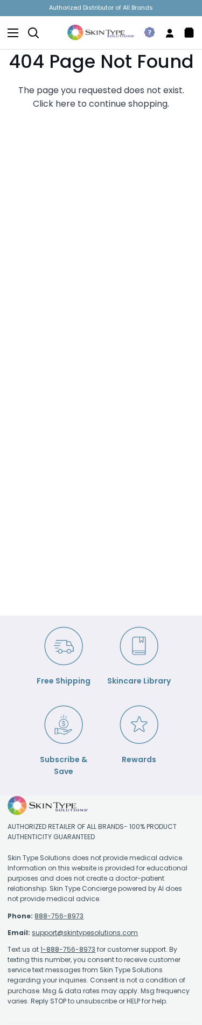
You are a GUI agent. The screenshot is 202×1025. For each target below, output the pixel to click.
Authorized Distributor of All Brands (101, 7)
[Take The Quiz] (145, 32)
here (65, 103)
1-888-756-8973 (67, 949)
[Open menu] (9, 33)
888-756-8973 (58, 916)
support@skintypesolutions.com (85, 932)
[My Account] (165, 32)
